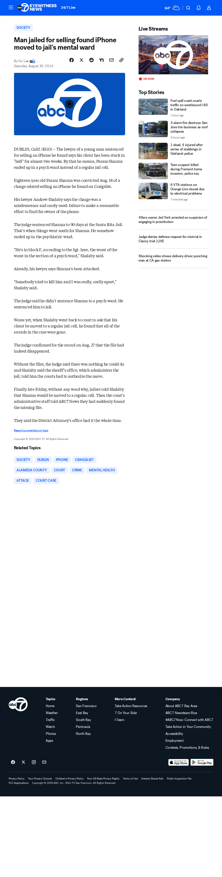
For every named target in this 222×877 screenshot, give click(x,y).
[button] (10, 7)
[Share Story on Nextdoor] (101, 60)
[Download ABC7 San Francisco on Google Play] (202, 762)
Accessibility (174, 733)
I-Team (119, 720)
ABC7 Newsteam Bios (181, 713)
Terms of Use (130, 778)
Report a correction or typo (31, 430)
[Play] (173, 54)
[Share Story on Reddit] (91, 60)
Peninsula (83, 727)
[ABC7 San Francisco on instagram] (33, 762)
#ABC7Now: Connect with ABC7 (189, 720)
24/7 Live (68, 7)
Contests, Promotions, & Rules (187, 747)
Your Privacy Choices (40, 778)
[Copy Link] (121, 60)
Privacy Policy (16, 778)
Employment (174, 740)
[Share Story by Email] (111, 60)
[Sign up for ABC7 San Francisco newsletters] (44, 762)
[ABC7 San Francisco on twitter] (23, 762)
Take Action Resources (131, 706)
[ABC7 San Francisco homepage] (37, 8)
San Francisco (86, 706)
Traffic (50, 720)
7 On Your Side (126, 713)
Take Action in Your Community (188, 727)
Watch (50, 727)
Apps (49, 740)
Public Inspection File (179, 778)
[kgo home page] (18, 704)
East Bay (82, 713)
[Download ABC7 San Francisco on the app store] (178, 762)
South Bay (83, 720)
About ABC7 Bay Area (181, 706)
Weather (52, 713)
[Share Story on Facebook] (71, 60)
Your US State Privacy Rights (103, 778)
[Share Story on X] (81, 60)
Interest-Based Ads (152, 778)
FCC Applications (19, 783)
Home (50, 706)
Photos (51, 733)
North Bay (83, 733)
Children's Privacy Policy (69, 778)
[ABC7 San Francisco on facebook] (13, 762)
